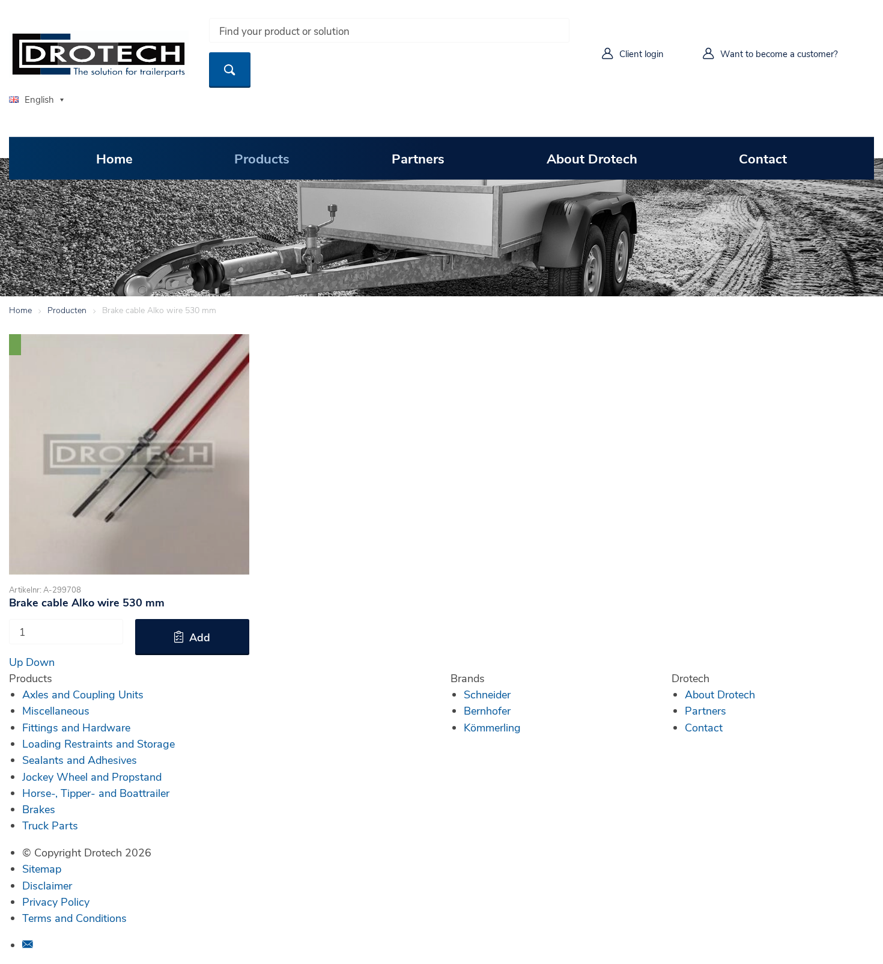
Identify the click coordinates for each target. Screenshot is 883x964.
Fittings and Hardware (76, 727)
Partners (418, 158)
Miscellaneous (56, 710)
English (39, 99)
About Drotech (592, 158)
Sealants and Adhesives (79, 759)
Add (199, 637)
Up (16, 661)
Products (262, 158)
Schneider (487, 694)
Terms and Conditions (74, 918)
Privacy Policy (56, 901)
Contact (763, 158)
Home (114, 158)
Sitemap (41, 868)
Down (40, 661)
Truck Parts (50, 825)
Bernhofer (487, 710)
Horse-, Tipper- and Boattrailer (95, 793)
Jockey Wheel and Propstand (92, 776)
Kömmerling (492, 727)
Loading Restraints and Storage (98, 743)
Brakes (38, 809)
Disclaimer (47, 885)
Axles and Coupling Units (83, 694)
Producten (66, 310)
